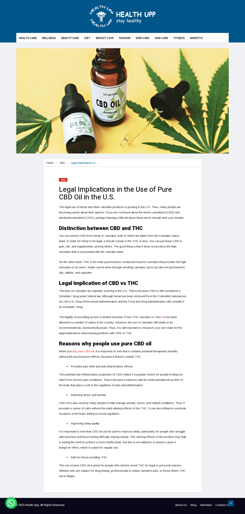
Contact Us (223, 505)
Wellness (49, 38)
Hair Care (161, 38)
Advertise (206, 505)
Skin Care (142, 38)
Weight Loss (105, 38)
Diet (87, 38)
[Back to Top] (231, 503)
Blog (193, 505)
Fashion (124, 38)
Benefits (196, 38)
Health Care (28, 38)
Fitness (179, 38)
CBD (62, 162)
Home (50, 162)
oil (163, 317)
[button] (11, 503)
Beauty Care (70, 38)
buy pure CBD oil (83, 351)
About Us (181, 505)
